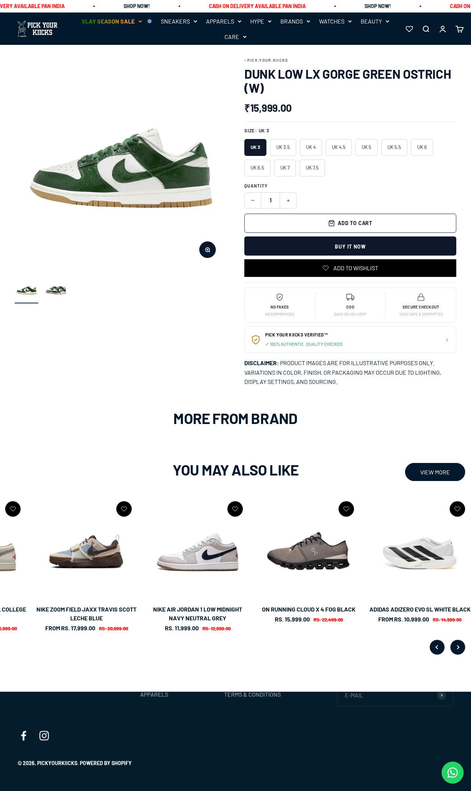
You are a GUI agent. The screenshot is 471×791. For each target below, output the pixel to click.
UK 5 (366, 147)
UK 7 (285, 168)
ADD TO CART (355, 223)
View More (435, 471)
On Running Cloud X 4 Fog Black (308, 609)
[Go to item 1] (26, 290)
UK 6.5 (257, 168)
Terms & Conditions (252, 694)
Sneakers (175, 21)
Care (231, 36)
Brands (291, 21)
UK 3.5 (283, 147)
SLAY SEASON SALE (108, 21)
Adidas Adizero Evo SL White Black (420, 609)
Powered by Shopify (106, 763)
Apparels (220, 21)
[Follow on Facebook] (23, 736)
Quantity (256, 185)
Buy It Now (350, 246)
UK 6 (422, 147)
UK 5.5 (394, 147)
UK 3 (255, 147)
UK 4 (311, 147)
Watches (331, 21)
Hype (257, 21)
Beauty (371, 21)
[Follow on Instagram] (44, 736)
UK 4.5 (339, 147)
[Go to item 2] (56, 290)
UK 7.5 (312, 168)
